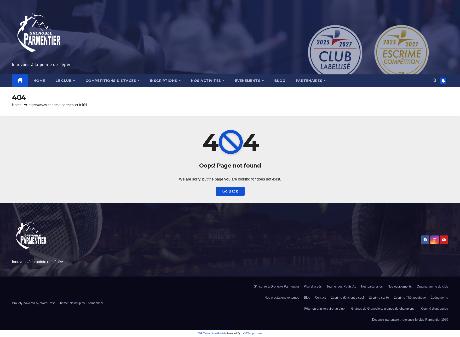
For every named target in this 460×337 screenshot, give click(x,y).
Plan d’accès (313, 286)
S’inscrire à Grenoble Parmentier (276, 286)
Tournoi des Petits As (341, 286)
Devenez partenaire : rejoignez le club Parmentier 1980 (410, 319)
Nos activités (206, 80)
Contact (320, 297)
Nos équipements (400, 286)
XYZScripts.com (252, 333)
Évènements (248, 80)
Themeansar (94, 303)
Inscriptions (164, 80)
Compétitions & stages (111, 80)
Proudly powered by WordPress (34, 303)
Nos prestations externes (281, 297)
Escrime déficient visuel (347, 297)
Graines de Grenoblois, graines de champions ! (383, 308)
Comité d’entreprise (434, 308)
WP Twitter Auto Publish (212, 333)
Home (39, 80)
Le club (64, 80)
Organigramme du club (432, 286)
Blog (279, 80)
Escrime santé (379, 297)
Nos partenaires (372, 286)
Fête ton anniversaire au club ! (325, 308)
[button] (435, 80)
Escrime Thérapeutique (410, 297)
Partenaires (309, 80)
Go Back (230, 191)
